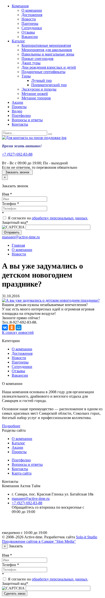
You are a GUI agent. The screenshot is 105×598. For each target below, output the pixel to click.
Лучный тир (41, 80)
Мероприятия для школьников (46, 50)
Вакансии (29, 37)
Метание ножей (34, 94)
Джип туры (31, 63)
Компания (20, 6)
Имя (7, 194)
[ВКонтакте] (5, 327)
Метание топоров (36, 98)
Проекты (19, 107)
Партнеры (29, 23)
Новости (28, 19)
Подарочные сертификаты (43, 72)
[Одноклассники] (12, 327)
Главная (18, 245)
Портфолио (21, 115)
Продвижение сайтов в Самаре (39, 541)
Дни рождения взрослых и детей (48, 67)
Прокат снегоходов (37, 58)
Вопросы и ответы (27, 120)
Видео (17, 111)
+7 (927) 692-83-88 (17, 154)
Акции (17, 102)
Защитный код (15, 222)
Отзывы (28, 32)
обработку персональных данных (59, 218)
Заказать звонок (17, 172)
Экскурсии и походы (38, 89)
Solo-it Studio (86, 537)
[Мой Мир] (18, 327)
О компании (31, 10)
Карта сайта (22, 473)
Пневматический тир (49, 85)
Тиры (26, 76)
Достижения (31, 15)
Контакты (20, 124)
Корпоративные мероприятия (46, 45)
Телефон (10, 204)
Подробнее (11, 426)
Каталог (18, 41)
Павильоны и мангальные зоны (47, 54)
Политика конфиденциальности (38, 524)
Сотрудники (31, 28)
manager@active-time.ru (21, 237)
